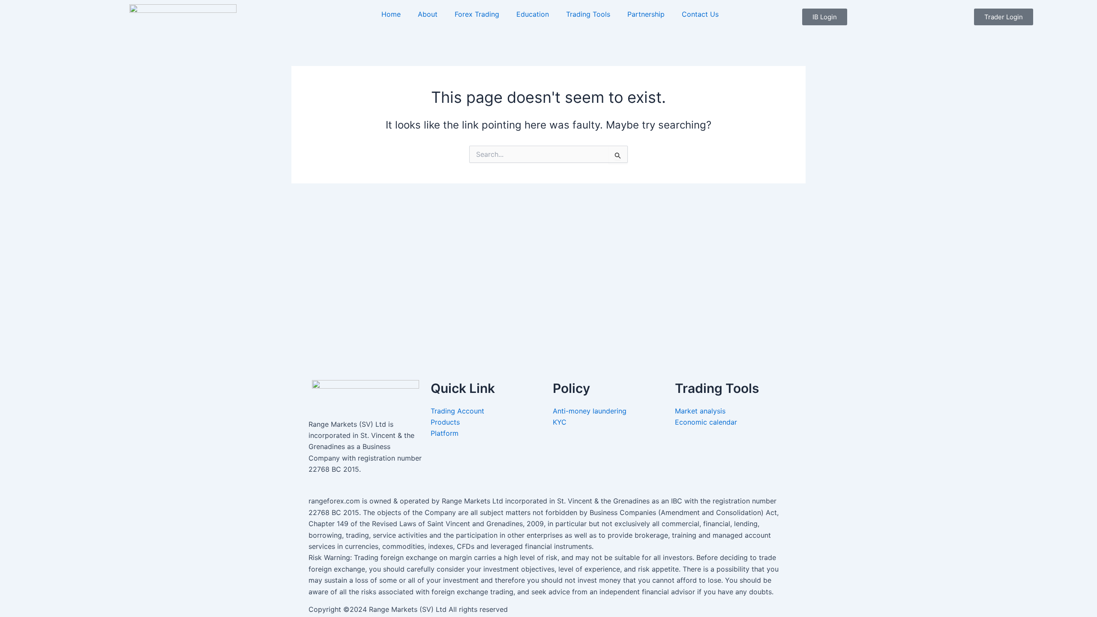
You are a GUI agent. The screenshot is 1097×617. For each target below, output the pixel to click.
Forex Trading (477, 14)
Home (391, 14)
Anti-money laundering (589, 411)
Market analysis (701, 411)
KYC (561, 422)
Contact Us (700, 14)
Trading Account (457, 411)
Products (445, 422)
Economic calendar (707, 422)
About (428, 14)
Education (532, 14)
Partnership (646, 14)
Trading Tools (588, 14)
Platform (445, 433)
